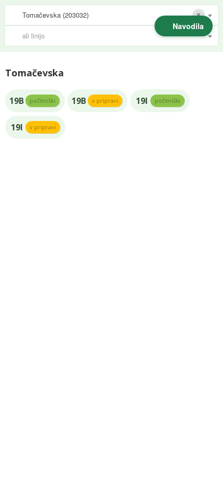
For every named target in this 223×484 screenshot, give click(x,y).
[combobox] (111, 15)
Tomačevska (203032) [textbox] (55, 15)
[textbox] (116, 36)
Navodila (188, 26)
